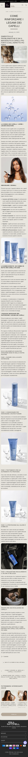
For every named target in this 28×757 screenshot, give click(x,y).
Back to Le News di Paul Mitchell (15, 662)
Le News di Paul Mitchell (15, 11)
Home (7, 11)
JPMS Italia (11, 752)
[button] (22, 5)
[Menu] (2, 5)
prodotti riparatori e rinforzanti (8, 334)
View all (14, 714)
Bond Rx (11, 276)
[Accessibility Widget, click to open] (25, 742)
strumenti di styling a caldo (13, 535)
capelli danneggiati (5, 340)
